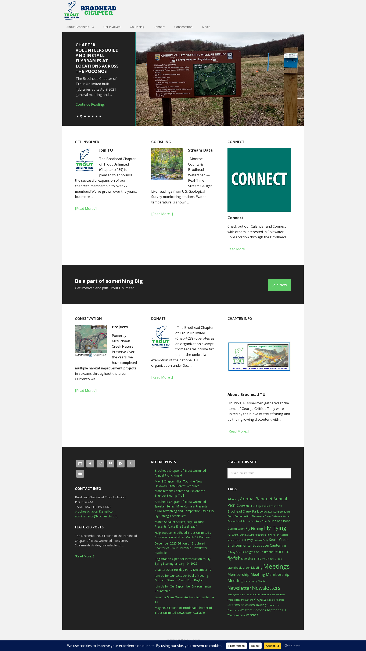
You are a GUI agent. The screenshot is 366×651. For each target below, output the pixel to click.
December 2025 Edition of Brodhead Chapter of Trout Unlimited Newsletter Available (181, 548)
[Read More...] (86, 208)
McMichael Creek (272, 558)
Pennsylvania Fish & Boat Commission (248, 594)
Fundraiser (273, 534)
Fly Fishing (254, 528)
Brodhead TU (89, 10)
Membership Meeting (246, 574)
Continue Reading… (91, 104)
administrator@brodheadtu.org (96, 516)
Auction (244, 506)
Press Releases (277, 594)
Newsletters (266, 587)
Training (261, 605)
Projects (120, 326)
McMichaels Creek (238, 567)
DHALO (266, 521)
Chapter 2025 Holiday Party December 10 (183, 570)
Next (302, 80)
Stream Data (200, 150)
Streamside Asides (241, 605)
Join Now (279, 285)
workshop (252, 615)
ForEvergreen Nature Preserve (246, 534)
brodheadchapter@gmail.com (95, 511)
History (248, 540)
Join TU (106, 150)
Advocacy (233, 499)
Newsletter (239, 588)
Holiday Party (261, 540)
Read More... (237, 249)
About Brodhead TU (246, 394)
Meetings (276, 566)
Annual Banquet (256, 499)
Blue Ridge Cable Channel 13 (266, 505)
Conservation (242, 516)
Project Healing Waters (240, 599)
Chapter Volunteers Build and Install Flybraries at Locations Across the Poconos (97, 58)
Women (240, 615)
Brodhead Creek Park (243, 511)
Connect (235, 217)
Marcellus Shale (251, 558)
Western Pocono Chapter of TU (263, 610)
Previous (63, 80)
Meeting (256, 567)
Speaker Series (275, 599)
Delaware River (261, 516)
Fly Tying (275, 527)
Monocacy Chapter (256, 581)
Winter (231, 615)
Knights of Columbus (259, 552)
